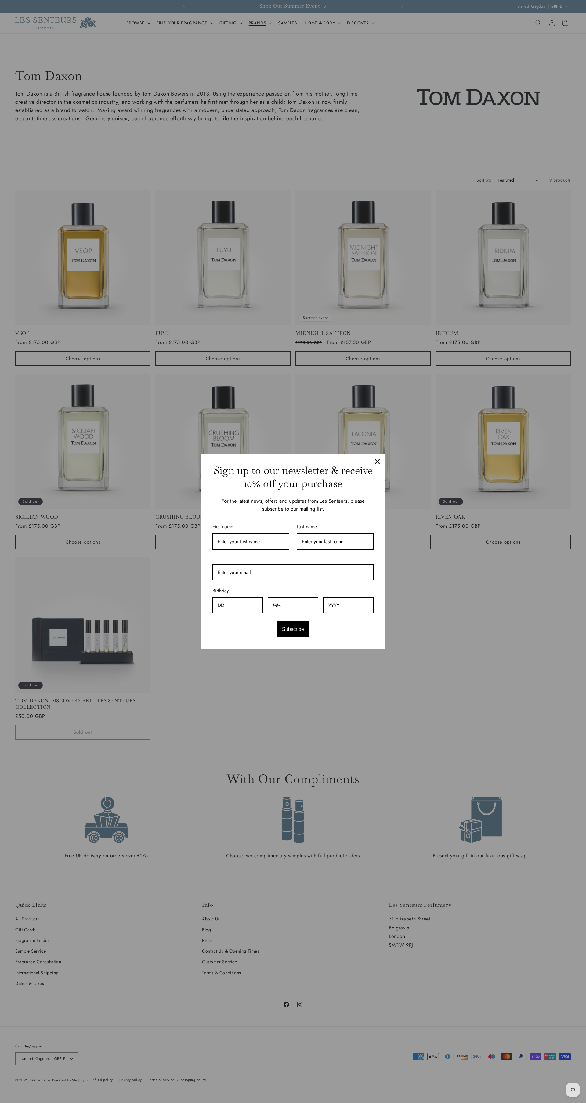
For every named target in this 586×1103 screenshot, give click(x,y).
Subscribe (293, 629)
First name (222, 526)
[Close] (377, 461)
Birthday (220, 590)
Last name (307, 526)
